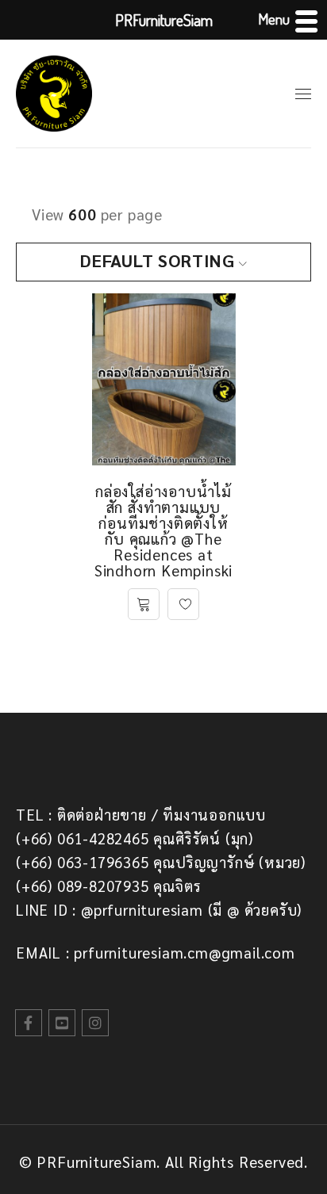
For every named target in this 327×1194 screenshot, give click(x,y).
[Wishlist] (183, 604)
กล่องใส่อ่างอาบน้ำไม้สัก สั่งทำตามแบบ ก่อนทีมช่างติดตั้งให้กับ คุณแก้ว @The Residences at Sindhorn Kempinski (163, 530)
